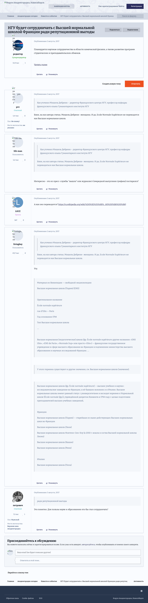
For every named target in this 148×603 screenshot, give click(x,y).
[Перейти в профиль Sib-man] (18, 142)
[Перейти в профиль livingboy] (18, 235)
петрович (18, 505)
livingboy (17, 244)
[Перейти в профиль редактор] (18, 45)
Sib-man (18, 151)
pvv (18, 107)
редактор (18, 54)
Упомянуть (53, 74)
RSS (40, 598)
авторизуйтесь (88, 544)
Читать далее (40, 64)
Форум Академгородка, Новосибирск (128, 598)
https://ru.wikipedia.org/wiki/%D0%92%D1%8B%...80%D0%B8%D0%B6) (92, 204)
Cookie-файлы (28, 598)
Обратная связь (12, 598)
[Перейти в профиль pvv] (18, 98)
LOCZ (17, 211)
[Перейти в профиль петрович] (18, 496)
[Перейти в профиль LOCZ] (18, 202)
